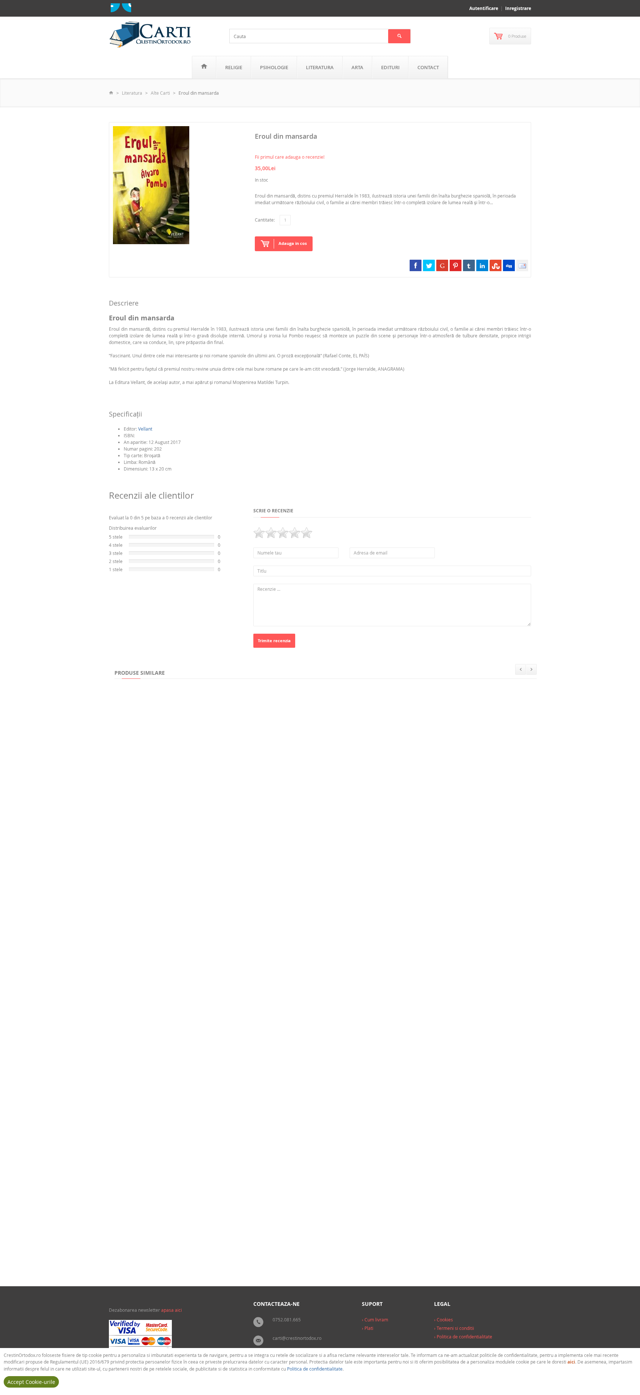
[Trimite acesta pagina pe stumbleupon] (495, 265)
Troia (283, 1245)
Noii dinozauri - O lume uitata (400, 1245)
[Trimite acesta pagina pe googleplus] (442, 265)
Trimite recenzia (274, 640)
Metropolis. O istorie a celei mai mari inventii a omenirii (183, 1099)
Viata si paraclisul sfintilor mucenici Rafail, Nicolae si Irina (329, 953)
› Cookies (443, 1319)
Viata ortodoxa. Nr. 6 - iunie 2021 (392, 1099)
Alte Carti (160, 93)
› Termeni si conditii (454, 1328)
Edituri (390, 67)
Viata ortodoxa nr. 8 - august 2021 (245, 807)
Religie (233, 67)
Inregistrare (518, 8)
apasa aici (171, 1310)
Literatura (320, 67)
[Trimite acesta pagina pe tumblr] (469, 265)
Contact (428, 67)
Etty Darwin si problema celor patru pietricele (468, 953)
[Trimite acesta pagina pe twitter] (429, 265)
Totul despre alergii (141, 807)
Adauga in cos (293, 243)
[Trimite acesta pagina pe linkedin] (482, 265)
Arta (357, 67)
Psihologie (274, 67)
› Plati (367, 1328)
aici (571, 1362)
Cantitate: (265, 220)
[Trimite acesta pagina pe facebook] (415, 265)
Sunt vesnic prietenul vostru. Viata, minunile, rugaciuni (181, 953)
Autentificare (483, 8)
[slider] (283, 533)
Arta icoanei (280, 1099)
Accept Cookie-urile (31, 1381)
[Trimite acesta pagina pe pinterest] (455, 265)
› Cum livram (375, 1319)
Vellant (145, 429)
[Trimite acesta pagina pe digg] (509, 265)
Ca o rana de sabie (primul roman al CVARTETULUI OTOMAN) (188, 1245)
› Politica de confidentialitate (463, 1337)
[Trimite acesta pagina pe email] (522, 265)
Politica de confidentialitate (315, 1369)
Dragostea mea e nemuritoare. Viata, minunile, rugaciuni (369, 807)
